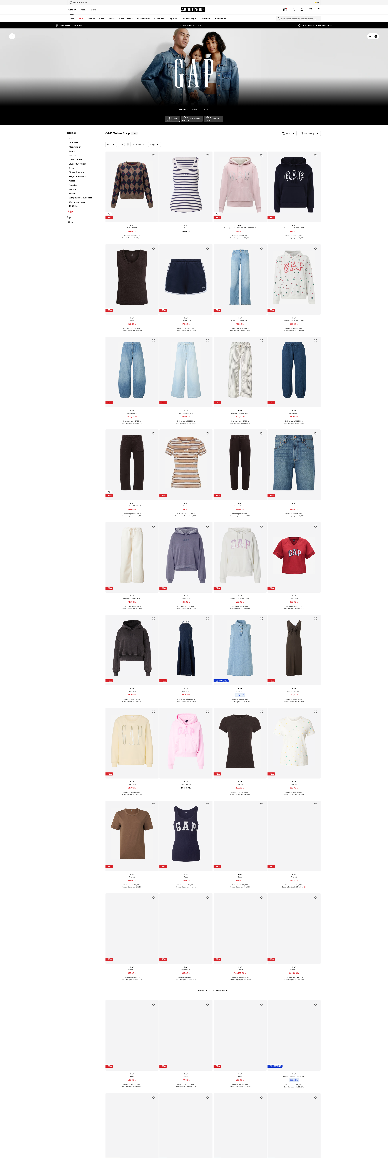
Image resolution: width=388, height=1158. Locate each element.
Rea (121, 144)
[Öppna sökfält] (278, 18)
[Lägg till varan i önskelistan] (153, 155)
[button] (289, 133)
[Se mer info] (132, 240)
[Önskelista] (310, 10)
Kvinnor (72, 9)
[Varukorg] (319, 10)
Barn (93, 9)
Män (83, 9)
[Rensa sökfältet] (318, 18)
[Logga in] (293, 10)
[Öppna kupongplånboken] (285, 10)
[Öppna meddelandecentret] (302, 9)
